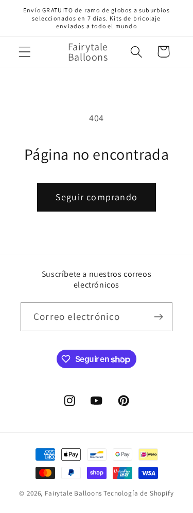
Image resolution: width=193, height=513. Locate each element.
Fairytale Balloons (73, 493)
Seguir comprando (96, 197)
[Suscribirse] (158, 316)
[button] (25, 51)
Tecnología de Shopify (138, 493)
